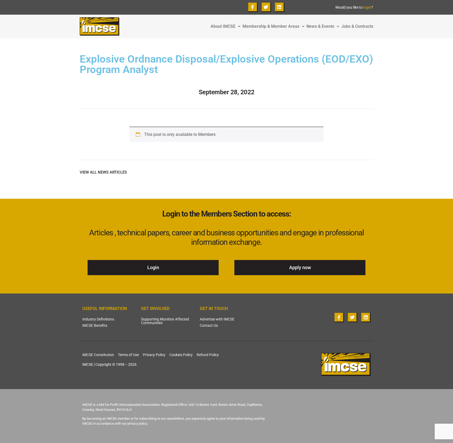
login (367, 7)
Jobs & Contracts (357, 26)
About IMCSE (223, 26)
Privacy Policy (154, 355)
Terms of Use (128, 355)
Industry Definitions (98, 319)
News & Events (320, 26)
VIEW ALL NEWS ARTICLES (103, 172)
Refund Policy (208, 355)
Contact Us (209, 325)
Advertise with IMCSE (217, 319)
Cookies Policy (181, 355)
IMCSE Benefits (94, 325)
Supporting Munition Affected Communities (165, 321)
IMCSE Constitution (98, 355)
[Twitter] (266, 7)
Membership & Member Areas (270, 26)
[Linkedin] (279, 7)
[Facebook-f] (253, 7)
